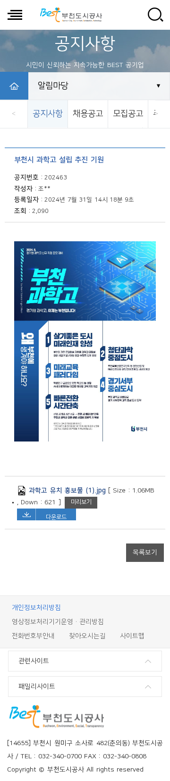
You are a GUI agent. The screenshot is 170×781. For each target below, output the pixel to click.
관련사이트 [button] (33, 661)
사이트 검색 (155, 14)
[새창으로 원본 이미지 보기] (85, 439)
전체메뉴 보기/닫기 (14, 14)
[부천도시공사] (71, 14)
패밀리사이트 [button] (36, 686)
